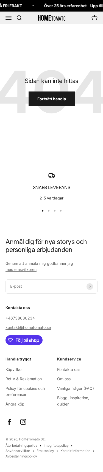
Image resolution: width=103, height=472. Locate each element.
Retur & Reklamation (23, 378)
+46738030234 (20, 318)
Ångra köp (14, 404)
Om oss (64, 378)
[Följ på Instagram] (23, 422)
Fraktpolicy (45, 451)
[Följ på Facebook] (9, 422)
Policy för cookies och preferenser (25, 391)
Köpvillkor (14, 369)
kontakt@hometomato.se (28, 327)
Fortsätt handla (51, 98)
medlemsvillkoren (21, 269)
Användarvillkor (17, 451)
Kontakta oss (68, 369)
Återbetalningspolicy (21, 445)
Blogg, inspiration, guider (73, 400)
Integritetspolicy (56, 445)
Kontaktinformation (75, 451)
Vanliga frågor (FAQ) (75, 388)
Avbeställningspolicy (21, 456)
